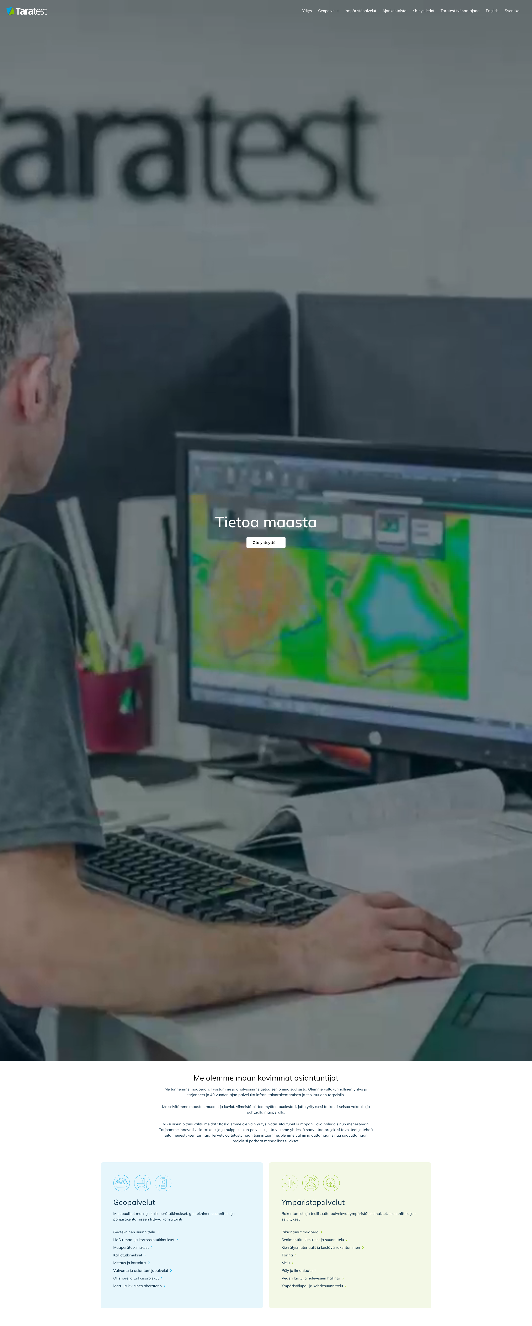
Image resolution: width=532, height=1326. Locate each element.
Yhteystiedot (423, 11)
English (492, 11)
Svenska (512, 11)
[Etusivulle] (26, 11)
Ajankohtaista (394, 11)
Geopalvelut (328, 11)
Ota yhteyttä (264, 542)
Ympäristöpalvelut (360, 11)
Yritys (307, 11)
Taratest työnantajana (460, 11)
